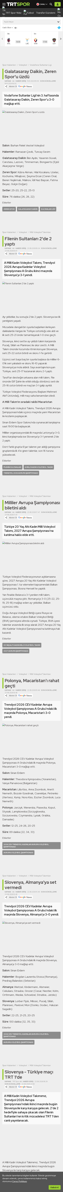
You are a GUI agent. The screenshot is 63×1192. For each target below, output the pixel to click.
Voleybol (23, 65)
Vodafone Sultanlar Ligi (41, 65)
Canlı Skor (6, 27)
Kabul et (55, 1187)
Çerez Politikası (19, 1181)
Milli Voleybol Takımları (40, 232)
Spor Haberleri (9, 65)
